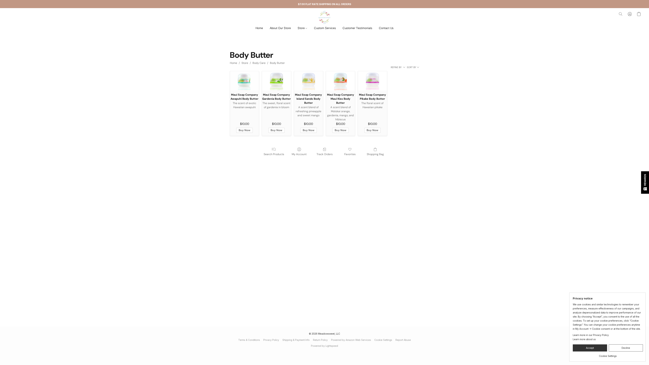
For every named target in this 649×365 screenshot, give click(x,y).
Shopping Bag (375, 154)
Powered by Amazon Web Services (351, 339)
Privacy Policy (271, 339)
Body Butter (277, 63)
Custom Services (325, 28)
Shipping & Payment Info (296, 339)
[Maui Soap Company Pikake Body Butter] (372, 80)
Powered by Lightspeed (324, 345)
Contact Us (386, 28)
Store (302, 28)
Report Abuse (403, 339)
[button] (325, 17)
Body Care (259, 63)
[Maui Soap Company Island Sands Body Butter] (308, 80)
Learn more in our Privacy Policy (591, 335)
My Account (299, 154)
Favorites (350, 154)
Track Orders (325, 154)
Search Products (274, 154)
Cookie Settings (383, 339)
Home (259, 28)
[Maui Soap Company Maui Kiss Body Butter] (340, 80)
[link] (608, 354)
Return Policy (320, 339)
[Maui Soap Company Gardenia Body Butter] (276, 80)
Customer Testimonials (357, 28)
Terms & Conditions (249, 339)
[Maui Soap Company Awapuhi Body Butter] (244, 80)
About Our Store (280, 28)
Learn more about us (584, 339)
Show (645, 182)
